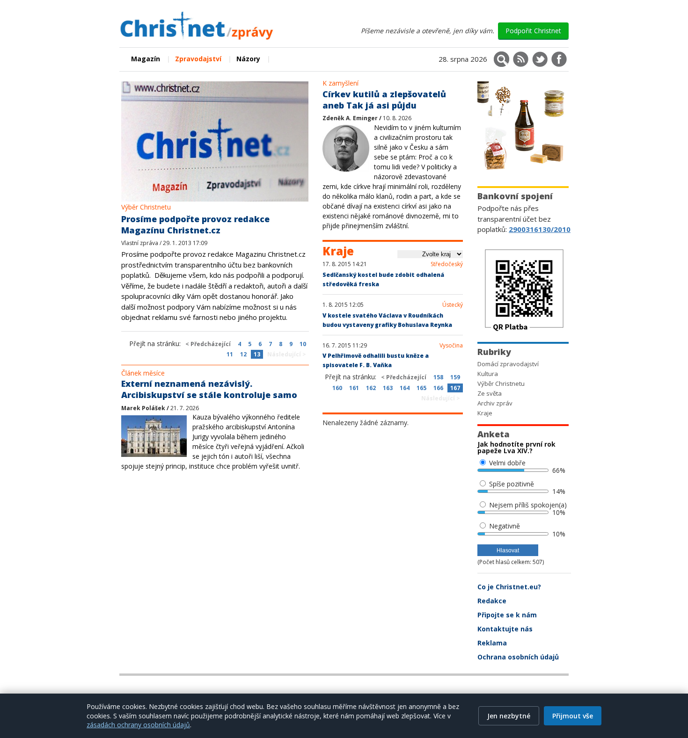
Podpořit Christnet (533, 30)
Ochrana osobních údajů (518, 656)
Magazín (145, 58)
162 (371, 388)
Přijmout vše (572, 715)
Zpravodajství (198, 58)
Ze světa (489, 393)
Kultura (487, 373)
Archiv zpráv (494, 403)
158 (438, 377)
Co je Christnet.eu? (509, 586)
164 (405, 388)
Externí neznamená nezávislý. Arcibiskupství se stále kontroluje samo (209, 389)
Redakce (491, 600)
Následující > (286, 354)
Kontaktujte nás (505, 628)
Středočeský (447, 264)
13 (257, 354)
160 (337, 388)
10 (303, 344)
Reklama (492, 642)
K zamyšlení (340, 83)
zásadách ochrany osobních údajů (138, 724)
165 (421, 388)
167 (455, 388)
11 (230, 354)
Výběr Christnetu (146, 207)
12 (243, 354)
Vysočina (451, 345)
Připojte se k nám (507, 614)
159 (455, 377)
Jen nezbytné (508, 715)
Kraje (484, 413)
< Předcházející (208, 344)
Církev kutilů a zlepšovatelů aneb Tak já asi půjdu (384, 99)
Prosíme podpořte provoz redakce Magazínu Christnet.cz (195, 224)
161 (354, 388)
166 (438, 388)
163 (388, 388)
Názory (248, 58)
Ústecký (452, 305)
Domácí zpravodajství (508, 364)
